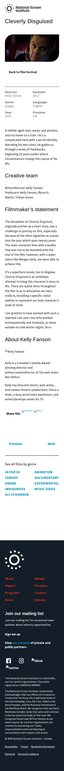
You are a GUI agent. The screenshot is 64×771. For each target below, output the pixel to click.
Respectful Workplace (43, 746)
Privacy (24, 746)
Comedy (11, 477)
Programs (12, 593)
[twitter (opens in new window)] (12, 668)
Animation (43, 472)
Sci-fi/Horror (17, 494)
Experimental (46, 483)
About (9, 578)
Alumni (39, 578)
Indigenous (15, 489)
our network (21, 643)
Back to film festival (23, 72)
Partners (40, 586)
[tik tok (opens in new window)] (37, 660)
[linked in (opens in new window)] (21, 660)
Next (51, 444)
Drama (9, 106)
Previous (15, 444)
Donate (39, 600)
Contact (40, 593)
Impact (10, 586)
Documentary (46, 477)
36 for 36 (12, 472)
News (9, 600)
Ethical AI (10, 754)
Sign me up (12, 634)
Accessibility (11, 746)
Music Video (44, 489)
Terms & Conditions (28, 754)
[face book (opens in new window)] (8, 660)
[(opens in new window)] (32, 48)
